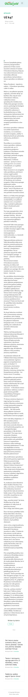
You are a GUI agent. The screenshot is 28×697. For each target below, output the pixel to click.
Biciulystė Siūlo (9, 651)
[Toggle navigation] (22, 3)
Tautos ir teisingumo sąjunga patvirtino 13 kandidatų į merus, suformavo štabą (12, 661)
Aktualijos (7, 13)
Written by (9, 21)
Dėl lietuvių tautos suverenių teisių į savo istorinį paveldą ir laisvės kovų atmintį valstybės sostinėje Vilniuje (14, 644)
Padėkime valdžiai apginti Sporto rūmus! (12, 675)
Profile (10, 624)
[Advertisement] (14, 42)
